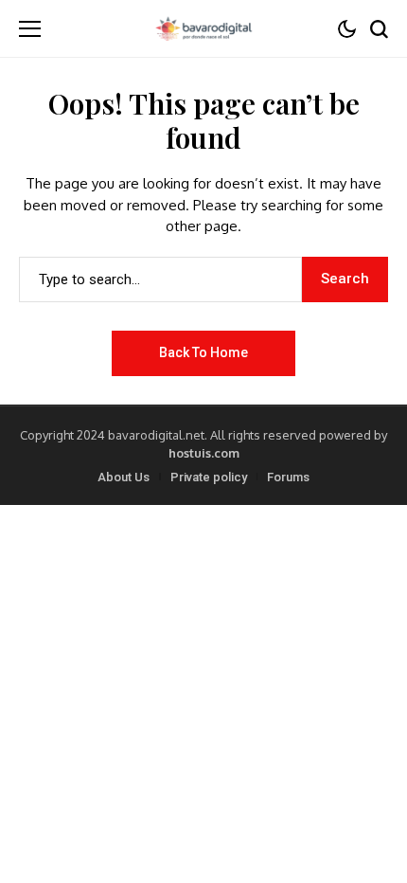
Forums (288, 477)
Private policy (208, 477)
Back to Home (203, 352)
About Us (123, 477)
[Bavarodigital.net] (203, 28)
